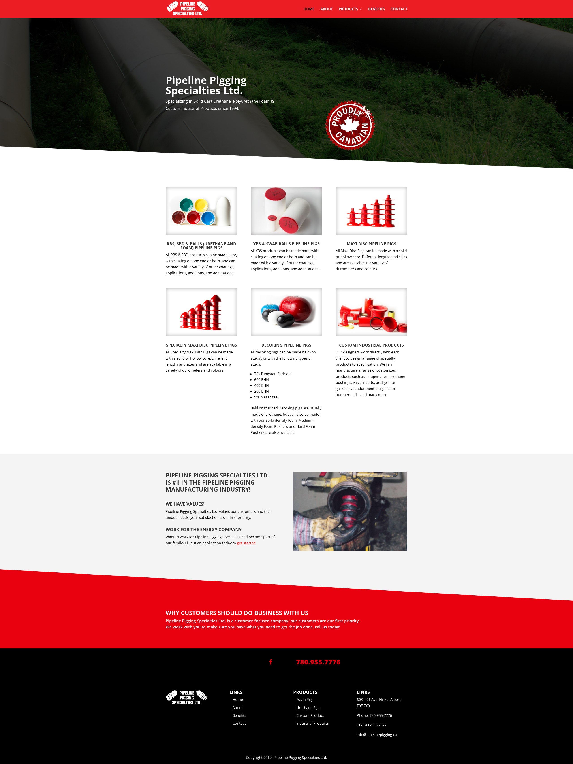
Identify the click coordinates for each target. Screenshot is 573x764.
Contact (399, 9)
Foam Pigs (305, 699)
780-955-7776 (381, 715)
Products (348, 9)
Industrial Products (312, 723)
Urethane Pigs (308, 707)
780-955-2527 (375, 725)
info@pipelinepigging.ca (377, 734)
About (326, 9)
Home (309, 9)
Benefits (376, 9)
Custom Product (310, 715)
